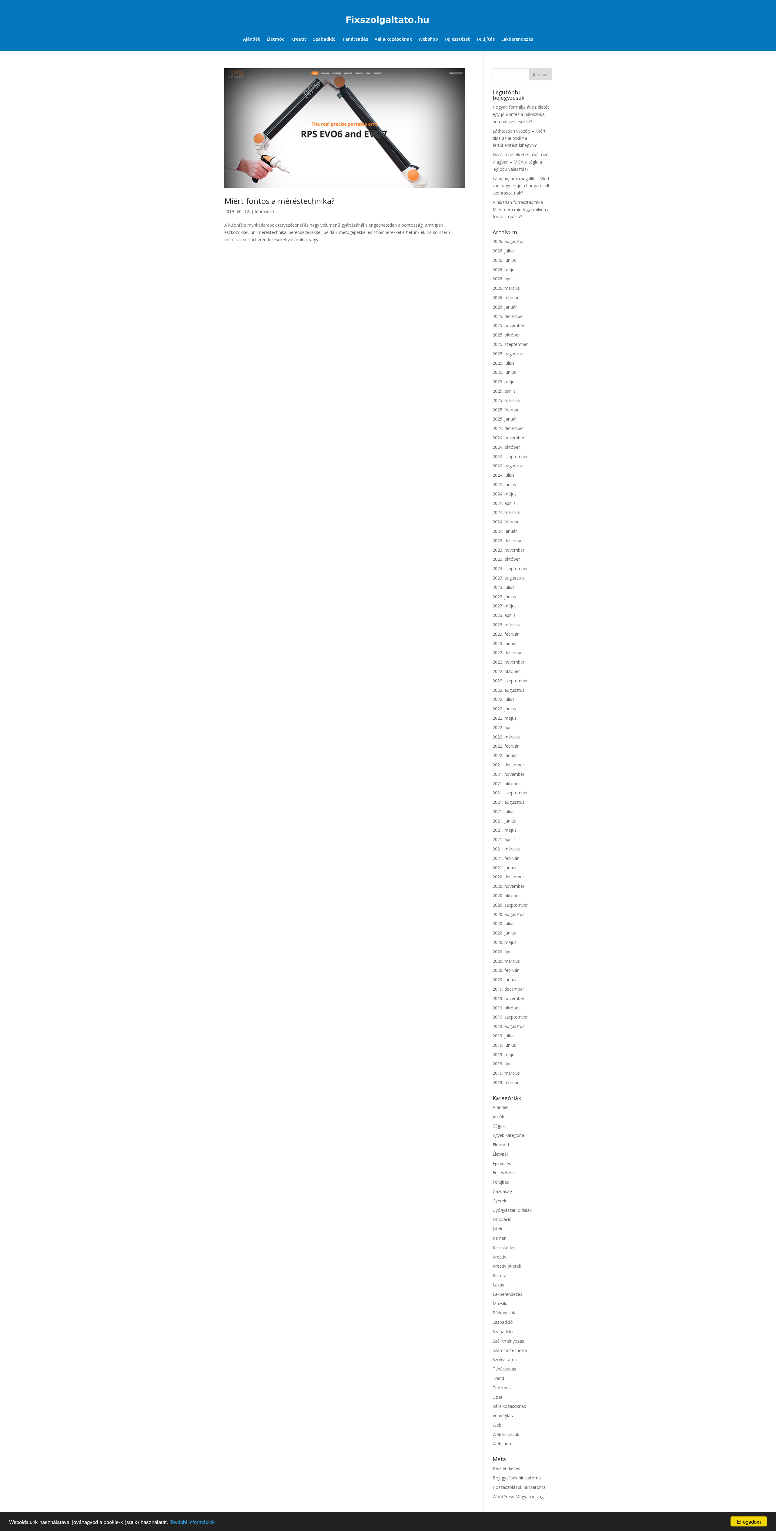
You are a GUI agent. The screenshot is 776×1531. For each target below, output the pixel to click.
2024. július (503, 475)
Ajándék (251, 39)
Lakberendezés (517, 39)
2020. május (505, 942)
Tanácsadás (355, 39)
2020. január (505, 979)
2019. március (506, 1073)
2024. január (505, 531)
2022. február (506, 746)
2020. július (503, 923)
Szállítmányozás (508, 1341)
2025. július (503, 363)
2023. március (506, 624)
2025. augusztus (508, 354)
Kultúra (500, 1275)
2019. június (504, 1045)
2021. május (505, 830)
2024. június (504, 484)
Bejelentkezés (506, 1468)
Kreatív (298, 39)
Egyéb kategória (508, 1135)
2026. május (505, 269)
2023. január (505, 643)
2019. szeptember (510, 1017)
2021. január (505, 867)
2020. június (504, 933)
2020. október (506, 895)
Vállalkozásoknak (393, 39)
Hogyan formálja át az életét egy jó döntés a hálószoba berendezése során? (521, 114)
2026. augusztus (508, 241)
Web (497, 1425)
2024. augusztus (508, 465)
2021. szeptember (510, 793)
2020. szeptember (510, 905)
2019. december (508, 989)
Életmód (276, 39)
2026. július (503, 251)
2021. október (506, 783)
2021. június (504, 821)
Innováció (264, 211)
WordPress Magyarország (518, 1496)
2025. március (506, 400)
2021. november (508, 774)
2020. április (504, 952)
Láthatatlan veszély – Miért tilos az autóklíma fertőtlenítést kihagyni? (519, 138)
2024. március (506, 512)
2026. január (505, 307)
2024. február (506, 522)
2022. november (508, 662)
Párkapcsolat (505, 1313)
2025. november (508, 325)
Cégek (499, 1126)
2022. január (505, 755)
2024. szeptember (510, 456)
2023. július (503, 587)
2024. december (508, 428)
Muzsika (501, 1303)
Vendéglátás (505, 1415)
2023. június (504, 597)
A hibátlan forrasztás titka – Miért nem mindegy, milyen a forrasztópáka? (521, 209)
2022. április (504, 727)
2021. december (508, 765)
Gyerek (499, 1201)
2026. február (506, 297)
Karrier (499, 1238)
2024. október (506, 447)
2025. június (504, 372)
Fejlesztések (457, 39)
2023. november (508, 550)
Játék (497, 1229)
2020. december (508, 877)
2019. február (506, 1082)
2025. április (504, 391)
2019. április (504, 1063)
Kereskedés (504, 1247)
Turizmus (502, 1388)
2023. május (505, 606)
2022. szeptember (510, 681)
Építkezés (502, 1163)
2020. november (508, 886)
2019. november (508, 998)
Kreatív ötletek (507, 1266)
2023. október (506, 559)
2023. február (506, 634)
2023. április (504, 615)
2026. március (506, 288)
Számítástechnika (510, 1350)
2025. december (508, 316)
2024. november (508, 438)
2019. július (503, 1036)
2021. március (506, 849)
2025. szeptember (510, 344)
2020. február (506, 970)
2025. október (506, 335)
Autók (498, 1117)
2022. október (506, 671)
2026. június (504, 260)
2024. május (505, 494)
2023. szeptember (510, 568)
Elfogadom (749, 1521)
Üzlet (498, 1397)
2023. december (508, 540)
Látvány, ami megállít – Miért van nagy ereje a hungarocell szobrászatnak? (521, 186)
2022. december (508, 652)
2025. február (506, 410)
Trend (498, 1378)
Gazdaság (502, 1191)
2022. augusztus (508, 690)
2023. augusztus (508, 578)
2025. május (505, 381)
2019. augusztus (508, 1026)
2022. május (505, 718)
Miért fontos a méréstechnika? (279, 200)
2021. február (506, 858)
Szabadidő (324, 39)
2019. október (506, 1008)
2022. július (503, 699)
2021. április (504, 839)
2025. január (505, 419)
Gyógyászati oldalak (512, 1210)
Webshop (428, 39)
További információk (192, 1522)
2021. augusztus (508, 802)
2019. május (505, 1054)
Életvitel (500, 1154)
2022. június (504, 708)
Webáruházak (506, 1434)
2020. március (506, 961)
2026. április (504, 279)
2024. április (504, 503)
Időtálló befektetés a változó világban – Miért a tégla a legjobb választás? (521, 162)
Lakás (498, 1285)
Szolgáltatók (505, 1359)
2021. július (503, 811)
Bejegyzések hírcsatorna (517, 1478)
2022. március (506, 737)
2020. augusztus (508, 914)
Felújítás (486, 39)
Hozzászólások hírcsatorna (519, 1487)
